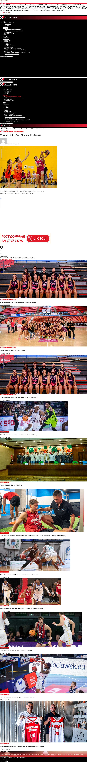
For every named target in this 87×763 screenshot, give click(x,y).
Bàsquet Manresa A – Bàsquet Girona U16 (15, 4)
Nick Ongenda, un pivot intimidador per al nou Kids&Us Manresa (17, 697)
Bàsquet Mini (73, 754)
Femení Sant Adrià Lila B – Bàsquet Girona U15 (12, 350)
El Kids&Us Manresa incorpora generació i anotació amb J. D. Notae (18, 434)
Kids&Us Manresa (4, 432)
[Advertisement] (43, 67)
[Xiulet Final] (8, 18)
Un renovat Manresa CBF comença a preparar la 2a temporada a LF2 (18, 302)
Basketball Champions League (53, 754)
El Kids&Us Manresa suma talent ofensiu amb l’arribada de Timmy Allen (19, 575)
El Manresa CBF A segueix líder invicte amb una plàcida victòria (41, 10)
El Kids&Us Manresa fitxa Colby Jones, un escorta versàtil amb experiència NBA (22, 608)
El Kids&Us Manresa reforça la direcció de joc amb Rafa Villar (16, 650)
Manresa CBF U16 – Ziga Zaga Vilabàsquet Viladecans (49, 7)
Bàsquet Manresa (14, 754)
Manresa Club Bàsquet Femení (17, 129)
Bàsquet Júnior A (65, 754)
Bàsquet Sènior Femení (27, 754)
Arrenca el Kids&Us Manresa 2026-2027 (11, 485)
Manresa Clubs (4, 129)
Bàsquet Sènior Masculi (39, 754)
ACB (20, 754)
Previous (2, 256)
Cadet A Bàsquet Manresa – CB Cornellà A (47, 4)
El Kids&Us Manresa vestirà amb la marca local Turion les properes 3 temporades (22, 746)
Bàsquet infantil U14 (5, 258)
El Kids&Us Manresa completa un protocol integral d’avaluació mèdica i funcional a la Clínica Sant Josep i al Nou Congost (32, 535)
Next (6, 256)
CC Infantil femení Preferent (17, 258)
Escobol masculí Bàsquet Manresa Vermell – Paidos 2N (46, 6)
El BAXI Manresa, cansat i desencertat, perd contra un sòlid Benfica (36, 9)
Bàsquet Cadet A (5, 756)
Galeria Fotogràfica (30, 258)
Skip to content (4, 0)
